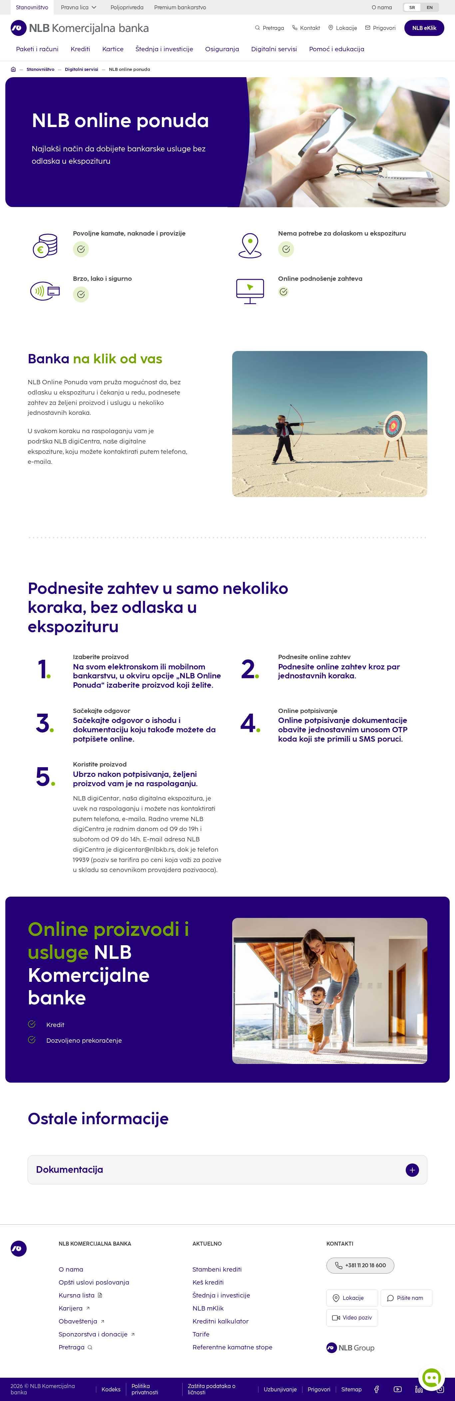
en (430, 7)
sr (412, 7)
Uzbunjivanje (280, 1389)
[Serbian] (13, 69)
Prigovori (319, 1389)
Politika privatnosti (145, 1389)
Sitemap (351, 1389)
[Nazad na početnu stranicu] (80, 28)
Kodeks (111, 1389)
